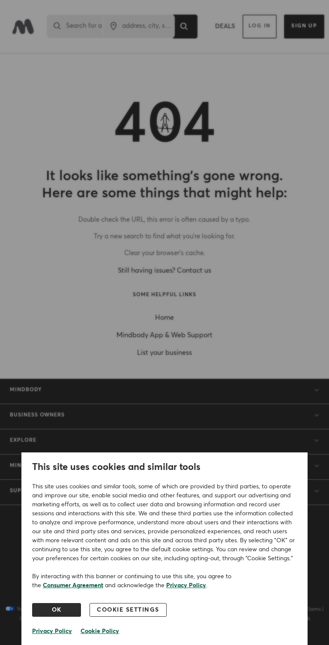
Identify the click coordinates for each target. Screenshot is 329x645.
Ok (57, 610)
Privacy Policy (186, 586)
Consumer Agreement (73, 586)
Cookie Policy (100, 631)
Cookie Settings (128, 610)
